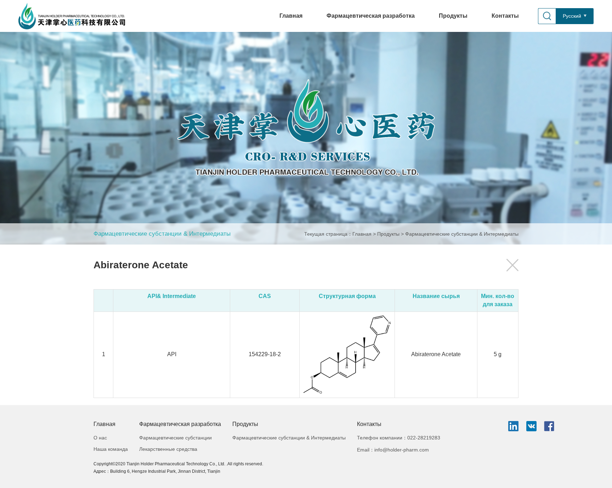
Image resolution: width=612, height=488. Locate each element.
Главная (290, 16)
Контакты (505, 16)
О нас (100, 438)
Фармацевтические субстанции (175, 438)
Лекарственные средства (168, 449)
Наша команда (111, 449)
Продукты (453, 16)
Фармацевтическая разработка (371, 16)
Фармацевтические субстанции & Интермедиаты (162, 233)
